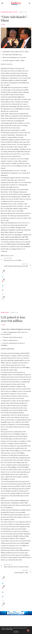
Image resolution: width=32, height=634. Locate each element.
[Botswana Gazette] (16, 3)
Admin (3, 24)
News (10, 12)
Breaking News (5, 12)
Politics (15, 12)
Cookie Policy (9, 629)
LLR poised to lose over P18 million (13, 319)
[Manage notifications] (28, 630)
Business (3, 312)
